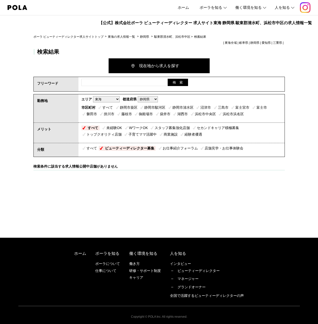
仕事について (105, 271)
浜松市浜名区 (233, 114)
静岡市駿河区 (154, 107)
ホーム (183, 7)
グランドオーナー (191, 287)
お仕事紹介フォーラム (180, 148)
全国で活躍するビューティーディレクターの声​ (207, 296)
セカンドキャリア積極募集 (218, 128)
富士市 (261, 107)
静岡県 (144, 36)
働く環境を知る (248, 7)
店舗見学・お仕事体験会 (224, 148)
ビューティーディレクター (198, 271)
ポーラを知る (211, 7)
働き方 (134, 264)
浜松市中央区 (205, 114)
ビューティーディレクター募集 (129, 148)
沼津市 (205, 107)
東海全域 (231, 43)
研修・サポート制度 (145, 271)
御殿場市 (146, 114)
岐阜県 (243, 43)
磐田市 (91, 114)
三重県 (277, 43)
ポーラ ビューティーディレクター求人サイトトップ (68, 36)
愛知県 (266, 43)
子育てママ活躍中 (142, 134)
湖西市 (182, 114)
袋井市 (165, 114)
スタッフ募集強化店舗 (172, 128)
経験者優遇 (193, 134)
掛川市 (109, 114)
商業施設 (171, 134)
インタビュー (180, 264)
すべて (107, 107)
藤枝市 (126, 114)
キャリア (136, 277)
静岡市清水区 (183, 107)
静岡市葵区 (129, 107)
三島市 (223, 107)
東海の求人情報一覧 (122, 36)
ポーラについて (107, 264)
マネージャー (188, 279)
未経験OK (114, 128)
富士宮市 (242, 107)
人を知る (282, 7)
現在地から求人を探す (159, 66)
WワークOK (138, 128)
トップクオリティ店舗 (104, 134)
